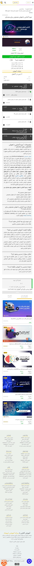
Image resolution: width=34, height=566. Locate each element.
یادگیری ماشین (19, 176)
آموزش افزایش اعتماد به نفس (25, 517)
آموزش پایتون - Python (25, 437)
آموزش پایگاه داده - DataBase (25, 442)
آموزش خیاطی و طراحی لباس (25, 508)
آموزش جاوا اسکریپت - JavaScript (8, 442)
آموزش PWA (25, 458)
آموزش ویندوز (25, 492)
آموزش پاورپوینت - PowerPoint (25, 489)
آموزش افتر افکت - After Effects (25, 473)
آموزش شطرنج (25, 503)
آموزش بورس (8, 508)
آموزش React (25, 457)
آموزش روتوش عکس (8, 469)
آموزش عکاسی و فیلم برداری (25, 506)
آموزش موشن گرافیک (25, 469)
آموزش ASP (9, 441)
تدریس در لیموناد (17, 552)
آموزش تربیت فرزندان (25, 522)
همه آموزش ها (28, 9)
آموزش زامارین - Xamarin (25, 460)
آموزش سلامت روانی (25, 521)
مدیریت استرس (25, 524)
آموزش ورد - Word (25, 487)
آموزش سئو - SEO (8, 446)
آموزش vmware (9, 457)
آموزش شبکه (8, 453)
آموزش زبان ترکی (9, 521)
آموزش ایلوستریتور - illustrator (8, 476)
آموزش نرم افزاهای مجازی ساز (8, 462)
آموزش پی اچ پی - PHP (9, 437)
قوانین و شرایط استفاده (19, 561)
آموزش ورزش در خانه (25, 501)
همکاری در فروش (17, 555)
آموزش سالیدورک (9, 490)
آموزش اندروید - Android (25, 453)
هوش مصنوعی (27, 156)
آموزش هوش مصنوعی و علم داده (25, 11)
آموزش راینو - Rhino (8, 492)
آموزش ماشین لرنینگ (14, 11)
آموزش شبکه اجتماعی (9, 510)
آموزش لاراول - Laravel (9, 439)
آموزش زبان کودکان (8, 524)
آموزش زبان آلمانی (8, 519)
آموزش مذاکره (8, 506)
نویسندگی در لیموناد (17, 553)
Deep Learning (27, 216)
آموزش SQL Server (25, 444)
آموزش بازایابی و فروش (9, 505)
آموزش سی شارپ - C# (25, 441)
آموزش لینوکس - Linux (9, 455)
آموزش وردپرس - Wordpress (9, 444)
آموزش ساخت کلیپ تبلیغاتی (25, 471)
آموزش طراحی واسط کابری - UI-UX (9, 473)
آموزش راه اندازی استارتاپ (8, 501)
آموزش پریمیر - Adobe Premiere (25, 474)
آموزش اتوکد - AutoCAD (8, 489)
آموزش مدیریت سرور (8, 460)
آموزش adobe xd (25, 494)
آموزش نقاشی (25, 505)
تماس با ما (17, 550)
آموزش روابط (25, 519)
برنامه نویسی (21, 9)
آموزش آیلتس (8, 526)
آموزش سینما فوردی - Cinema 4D (25, 476)
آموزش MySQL (25, 462)
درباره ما (17, 548)
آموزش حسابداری (9, 503)
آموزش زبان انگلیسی (8, 517)
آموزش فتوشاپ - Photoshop (8, 474)
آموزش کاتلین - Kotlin (25, 455)
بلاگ (17, 546)
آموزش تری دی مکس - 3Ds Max (9, 478)
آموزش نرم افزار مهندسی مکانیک (9, 487)
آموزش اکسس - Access (25, 490)
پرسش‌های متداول (17, 557)
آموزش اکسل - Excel (25, 485)
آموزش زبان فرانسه (8, 522)
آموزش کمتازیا (25, 478)
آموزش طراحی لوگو (8, 471)
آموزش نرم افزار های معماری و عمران (8, 485)
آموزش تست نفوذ (9, 458)
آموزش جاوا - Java (25, 439)
